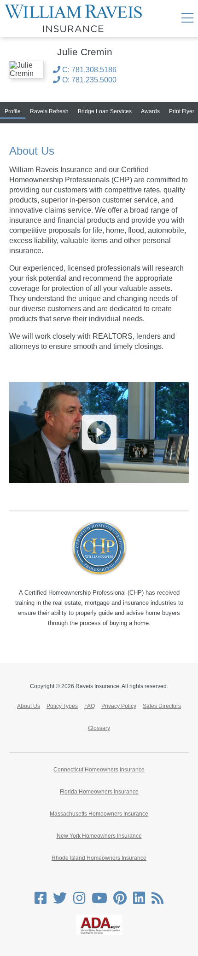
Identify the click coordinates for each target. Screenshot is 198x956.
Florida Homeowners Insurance (99, 791)
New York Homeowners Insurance (99, 836)
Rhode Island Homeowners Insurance (99, 858)
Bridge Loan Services (105, 111)
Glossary (99, 728)
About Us (28, 706)
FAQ (89, 706)
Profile (13, 111)
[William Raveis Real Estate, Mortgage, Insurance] (77, 18)
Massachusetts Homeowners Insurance (99, 814)
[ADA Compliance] (99, 933)
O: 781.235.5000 (88, 80)
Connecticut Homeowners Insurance (99, 769)
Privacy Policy (118, 706)
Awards (150, 111)
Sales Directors (162, 706)
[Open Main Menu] (187, 19)
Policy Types (62, 706)
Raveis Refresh (49, 111)
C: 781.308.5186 (88, 70)
